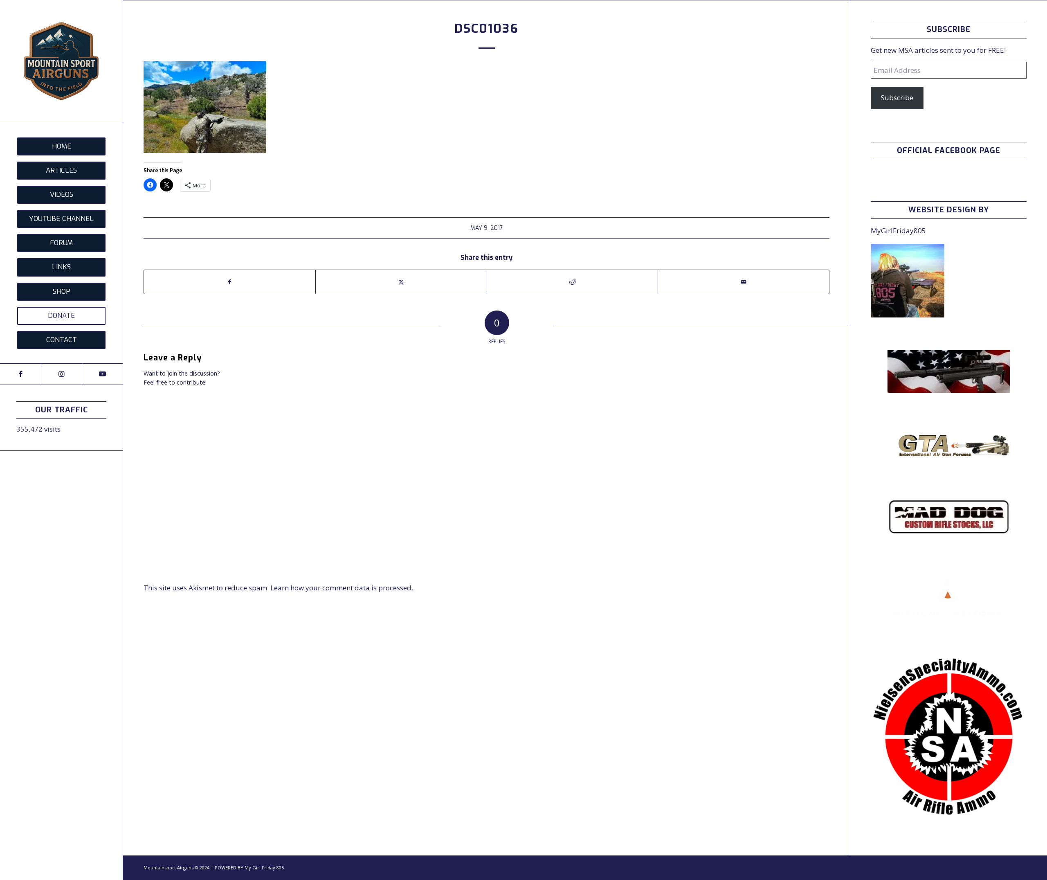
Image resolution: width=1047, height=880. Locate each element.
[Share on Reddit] (572, 282)
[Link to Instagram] (61, 374)
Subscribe (897, 97)
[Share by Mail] (743, 282)
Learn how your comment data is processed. (341, 587)
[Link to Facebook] (20, 374)
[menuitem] (61, 146)
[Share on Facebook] (229, 282)
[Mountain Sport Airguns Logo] (61, 61)
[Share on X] (401, 282)
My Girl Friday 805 (264, 867)
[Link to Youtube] (102, 374)
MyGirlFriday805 (898, 230)
